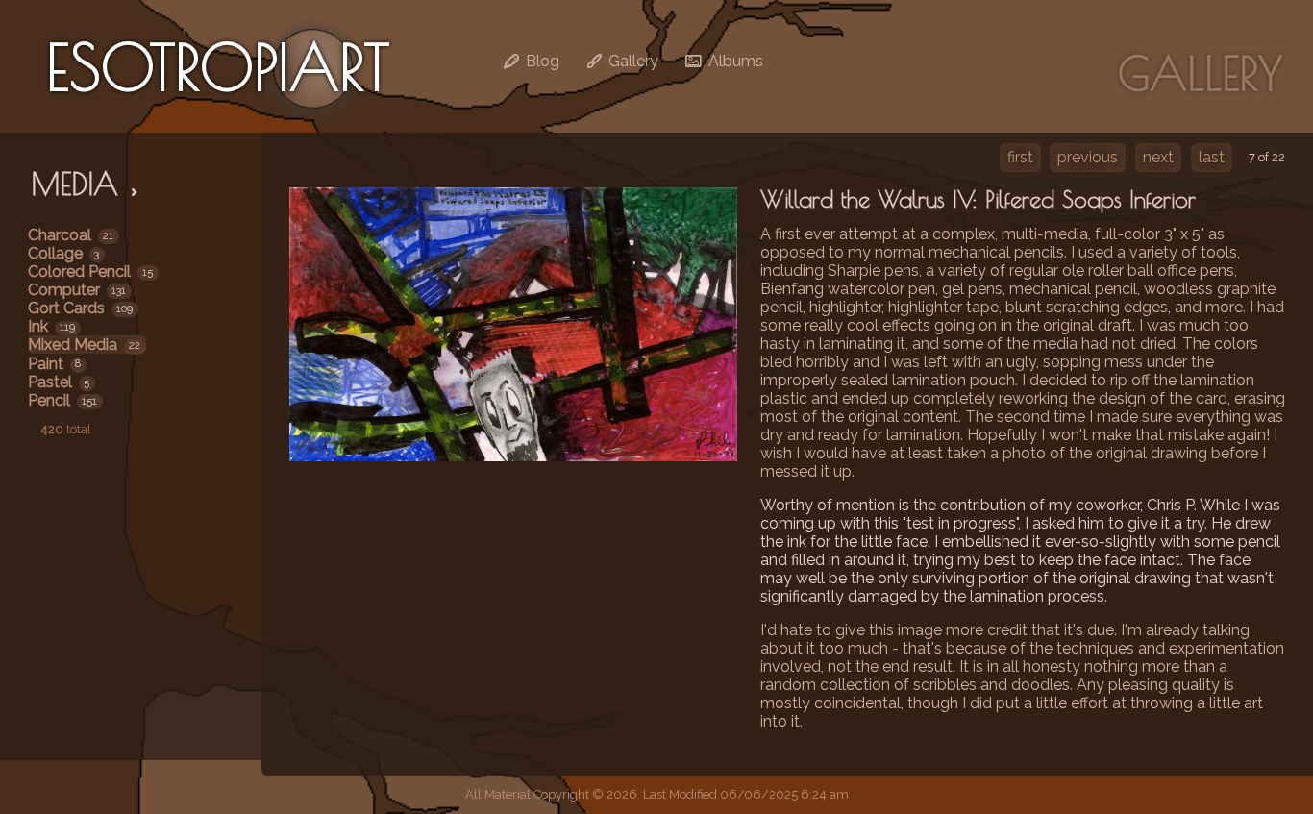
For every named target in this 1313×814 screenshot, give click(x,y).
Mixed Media (84, 344)
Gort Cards (80, 308)
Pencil (62, 400)
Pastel (58, 382)
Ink (51, 326)
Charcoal (70, 235)
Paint (54, 364)
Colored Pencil (90, 271)
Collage (63, 253)
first (1020, 157)
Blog (540, 61)
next (1158, 157)
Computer (77, 290)
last (1212, 157)
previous (1087, 157)
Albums (734, 61)
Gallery (631, 61)
